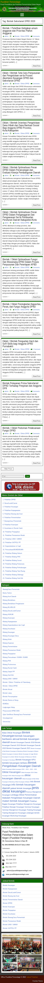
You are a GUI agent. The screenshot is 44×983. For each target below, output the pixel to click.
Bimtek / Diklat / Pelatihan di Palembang (16, 682)
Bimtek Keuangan (9, 885)
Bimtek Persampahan (10, 696)
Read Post (36, 66)
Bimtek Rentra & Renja (10, 700)
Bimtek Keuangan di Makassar (23, 757)
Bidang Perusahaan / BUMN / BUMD (15, 657)
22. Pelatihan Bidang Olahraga (13, 575)
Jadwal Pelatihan (32, 977)
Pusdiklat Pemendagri (10, 1)
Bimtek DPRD (7, 903)
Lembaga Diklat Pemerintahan (23, 795)
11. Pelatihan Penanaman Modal (14, 535)
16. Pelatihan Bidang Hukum (12, 553)
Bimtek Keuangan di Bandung (14, 751)
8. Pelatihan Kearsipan (10, 525)
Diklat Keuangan (11, 772)
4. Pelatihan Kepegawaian (11, 510)
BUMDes (6, 704)
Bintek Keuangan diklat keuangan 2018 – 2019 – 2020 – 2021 (19, 769)
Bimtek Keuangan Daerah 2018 (22, 742)
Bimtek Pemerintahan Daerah (13, 900)
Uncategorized (7, 718)
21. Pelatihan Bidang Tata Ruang (14, 571)
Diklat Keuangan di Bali (28, 778)
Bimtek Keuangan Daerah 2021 (18, 748)
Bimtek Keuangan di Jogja (26, 754)
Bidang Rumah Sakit (10, 668)
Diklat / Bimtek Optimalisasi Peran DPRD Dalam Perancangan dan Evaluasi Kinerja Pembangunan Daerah (21, 170)
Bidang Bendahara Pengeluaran (13, 604)
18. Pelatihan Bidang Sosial (12, 560)
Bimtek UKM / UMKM (10, 924)
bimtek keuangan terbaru (14, 763)
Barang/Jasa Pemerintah (11, 589)
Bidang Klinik (7, 639)
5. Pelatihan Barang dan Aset (13, 514)
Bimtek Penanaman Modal (12, 921)
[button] (22, 944)
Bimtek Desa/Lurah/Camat (12, 892)
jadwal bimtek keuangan (21, 788)
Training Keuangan (34, 810)
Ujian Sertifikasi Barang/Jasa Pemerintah (17, 714)
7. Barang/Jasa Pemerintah (12, 521)
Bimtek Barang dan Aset (11, 896)
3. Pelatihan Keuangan (10, 507)
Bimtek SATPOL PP (10, 928)
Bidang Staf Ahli (8, 675)
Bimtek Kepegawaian (10, 889)
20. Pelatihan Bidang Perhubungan (14, 567)
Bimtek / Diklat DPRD (22, 36)
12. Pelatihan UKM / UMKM (12, 539)
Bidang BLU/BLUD (9, 607)
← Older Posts (7, 469)
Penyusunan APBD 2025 (11, 711)
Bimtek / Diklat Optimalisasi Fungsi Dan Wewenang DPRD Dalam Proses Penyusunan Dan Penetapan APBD (20, 262)
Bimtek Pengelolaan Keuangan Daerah (21, 764)
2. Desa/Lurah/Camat (10, 503)
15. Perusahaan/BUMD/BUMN (13, 549)
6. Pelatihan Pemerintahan (12, 517)
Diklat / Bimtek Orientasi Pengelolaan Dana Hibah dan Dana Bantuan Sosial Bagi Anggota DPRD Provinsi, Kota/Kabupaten (21, 126)
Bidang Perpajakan (9, 654)
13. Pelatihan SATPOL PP (12, 542)
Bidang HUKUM (8, 614)
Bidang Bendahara (9, 600)
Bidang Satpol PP (9, 671)
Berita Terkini (7, 593)
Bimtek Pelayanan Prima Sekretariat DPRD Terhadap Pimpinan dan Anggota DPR (21, 386)
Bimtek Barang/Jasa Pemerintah (14, 917)
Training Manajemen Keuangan (14, 813)
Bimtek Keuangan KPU (26, 759)
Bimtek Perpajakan (9, 910)
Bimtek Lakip (7, 693)
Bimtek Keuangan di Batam (30, 751)
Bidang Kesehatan (9, 629)
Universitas (6, 722)
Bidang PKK (7, 661)
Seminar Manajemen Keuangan (14, 810)
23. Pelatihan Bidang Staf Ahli (13, 578)
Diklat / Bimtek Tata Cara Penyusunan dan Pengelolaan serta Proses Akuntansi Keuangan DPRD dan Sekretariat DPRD (21, 76)
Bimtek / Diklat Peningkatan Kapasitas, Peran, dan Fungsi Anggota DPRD (21, 305)
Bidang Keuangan (9, 632)
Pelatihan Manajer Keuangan (13, 807)
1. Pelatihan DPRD (9, 499)
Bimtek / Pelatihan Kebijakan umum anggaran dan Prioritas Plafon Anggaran (20, 31)
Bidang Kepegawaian (10, 621)
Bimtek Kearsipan (9, 907)
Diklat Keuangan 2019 (27, 772)
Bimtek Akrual (7, 689)
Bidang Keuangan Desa (11, 636)
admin (6, 36)
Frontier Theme (38, 981)
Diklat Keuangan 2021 (18, 775)
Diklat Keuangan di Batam (22, 782)
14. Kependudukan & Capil (12, 546)
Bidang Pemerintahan (10, 646)
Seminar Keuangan (32, 807)
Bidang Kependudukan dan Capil (14, 625)
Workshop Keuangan (18, 816)
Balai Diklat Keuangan (11, 733)
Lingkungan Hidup (9, 707)
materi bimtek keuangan (15, 801)
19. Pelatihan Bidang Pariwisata (13, 564)
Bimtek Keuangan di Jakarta (10, 754)
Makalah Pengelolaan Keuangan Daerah (21, 798)
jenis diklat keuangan (20, 789)
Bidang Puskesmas (9, 664)
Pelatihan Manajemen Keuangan (28, 804)
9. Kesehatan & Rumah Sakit (13, 528)
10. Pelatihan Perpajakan (11, 532)
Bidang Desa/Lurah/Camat (12, 611)
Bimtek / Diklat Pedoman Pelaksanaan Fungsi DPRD (21, 429)
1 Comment (36, 349)
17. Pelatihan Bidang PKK (11, 557)
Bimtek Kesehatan (9, 914)
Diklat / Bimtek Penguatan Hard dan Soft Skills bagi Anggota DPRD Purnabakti (20, 344)
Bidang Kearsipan (9, 618)
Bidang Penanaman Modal (12, 650)
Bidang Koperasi (8, 643)
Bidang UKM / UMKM (10, 679)
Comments (36, 36)
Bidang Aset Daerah (9, 596)
